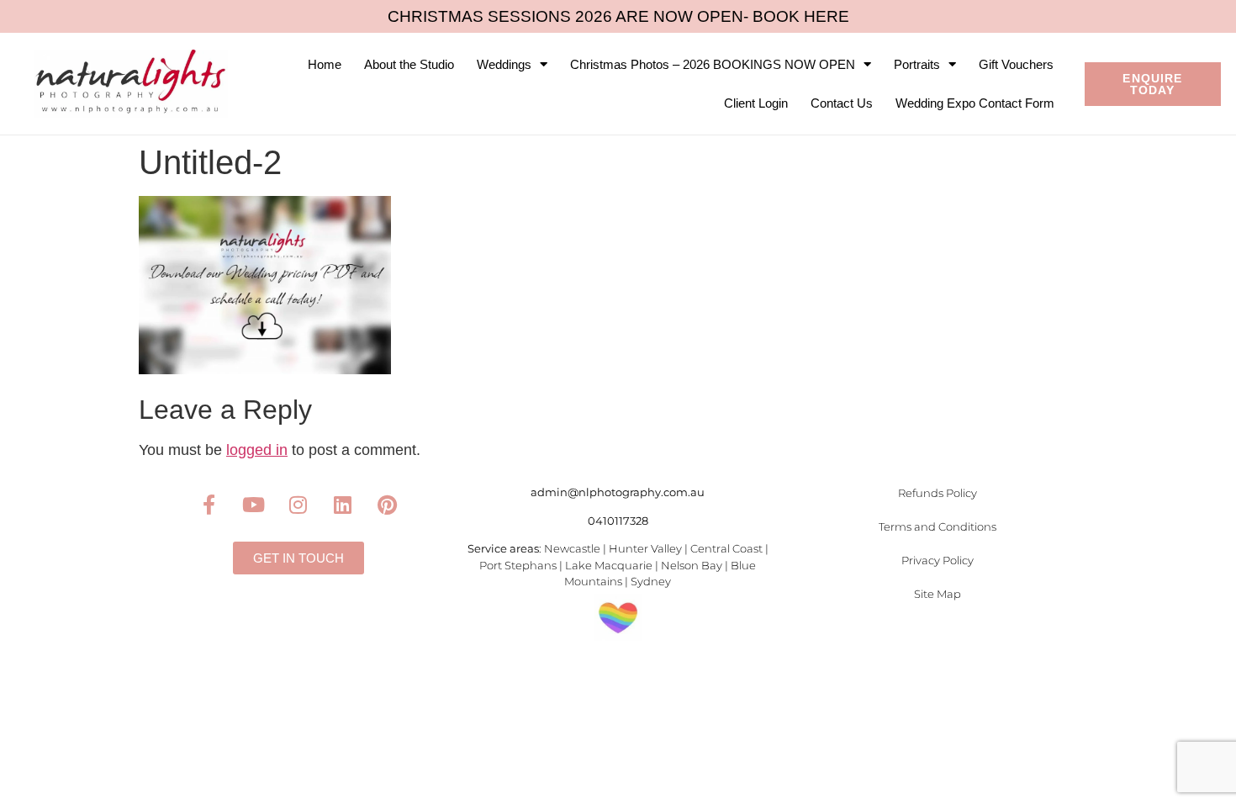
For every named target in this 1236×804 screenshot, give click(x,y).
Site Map (937, 593)
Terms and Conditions (937, 526)
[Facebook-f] (209, 504)
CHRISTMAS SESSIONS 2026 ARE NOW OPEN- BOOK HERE (618, 16)
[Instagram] (298, 504)
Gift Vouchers (1016, 64)
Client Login (756, 103)
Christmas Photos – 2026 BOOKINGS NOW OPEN (712, 64)
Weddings (504, 64)
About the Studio (409, 64)
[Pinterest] (387, 504)
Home (324, 64)
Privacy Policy (937, 560)
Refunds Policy (937, 493)
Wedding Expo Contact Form (974, 103)
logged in (257, 450)
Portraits (917, 64)
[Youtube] (254, 504)
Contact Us (842, 103)
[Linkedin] (343, 504)
